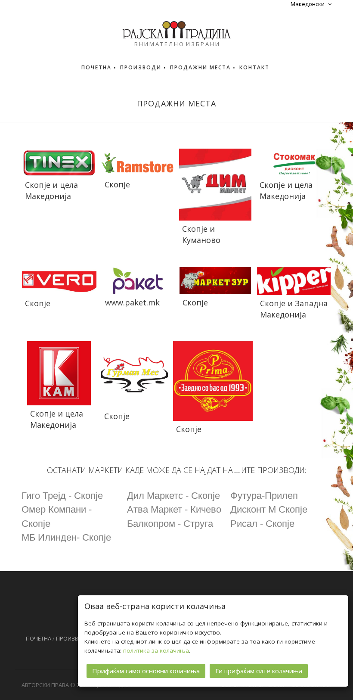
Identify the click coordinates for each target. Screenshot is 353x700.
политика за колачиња (156, 650)
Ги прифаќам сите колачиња (258, 670)
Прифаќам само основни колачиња (146, 670)
